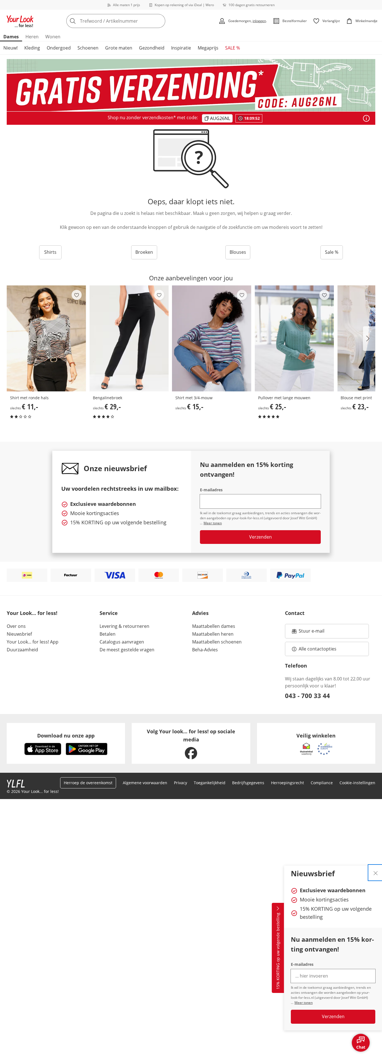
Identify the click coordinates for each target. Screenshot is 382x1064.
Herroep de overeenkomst (88, 782)
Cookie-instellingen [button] (357, 782)
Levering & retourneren (124, 626)
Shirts (50, 252)
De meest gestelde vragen (127, 650)
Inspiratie (181, 48)
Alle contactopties (317, 649)
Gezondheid (151, 48)
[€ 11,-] (46, 338)
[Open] (366, 118)
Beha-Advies (205, 650)
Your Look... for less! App (32, 642)
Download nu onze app (66, 735)
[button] (369, 338)
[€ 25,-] (294, 338)
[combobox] (128, 21)
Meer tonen (303, 1002)
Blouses (238, 252)
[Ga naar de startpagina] (20, 21)
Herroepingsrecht (287, 782)
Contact (295, 613)
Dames (11, 37)
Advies (200, 613)
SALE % (232, 48)
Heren (32, 37)
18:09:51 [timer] (252, 118)
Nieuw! (10, 48)
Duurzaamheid (22, 650)
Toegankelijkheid (209, 782)
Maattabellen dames (213, 626)
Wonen (52, 37)
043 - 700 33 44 (307, 695)
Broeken (144, 252)
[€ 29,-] (129, 338)
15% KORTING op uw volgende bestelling (277, 951)
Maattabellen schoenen (217, 642)
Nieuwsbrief (19, 634)
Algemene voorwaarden (145, 782)
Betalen (107, 634)
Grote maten (118, 48)
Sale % (331, 252)
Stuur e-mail (311, 632)
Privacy (180, 782)
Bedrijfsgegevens (248, 782)
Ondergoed (59, 48)
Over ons (16, 626)
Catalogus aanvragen (122, 642)
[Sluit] (375, 873)
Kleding (32, 48)
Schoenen (87, 48)
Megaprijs (208, 48)
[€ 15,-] (211, 338)
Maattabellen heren (213, 634)
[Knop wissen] (159, 21)
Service (109, 613)
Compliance (322, 782)
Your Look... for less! (32, 613)
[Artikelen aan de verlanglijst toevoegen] (77, 295)
